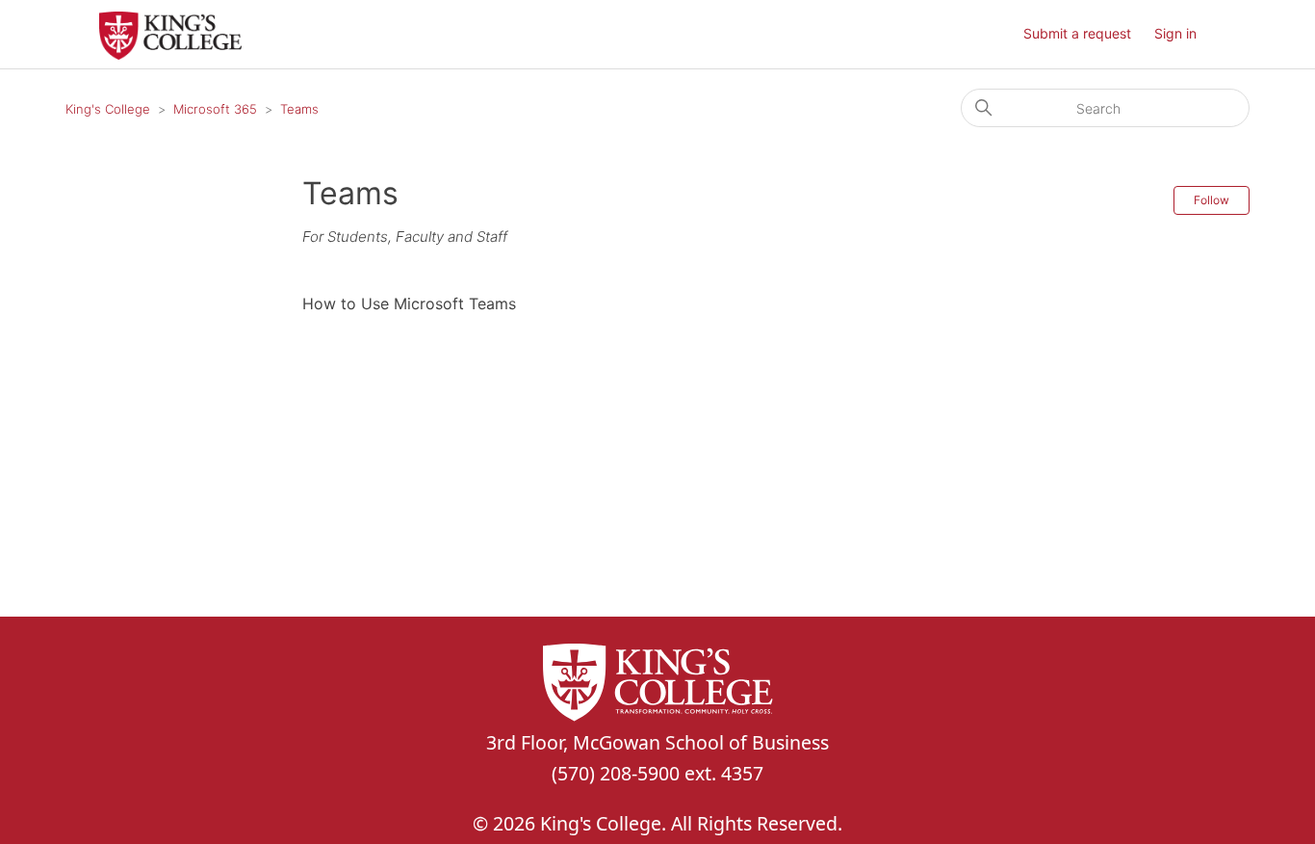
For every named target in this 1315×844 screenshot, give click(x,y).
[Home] (170, 54)
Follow (1211, 200)
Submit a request (1077, 33)
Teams (299, 109)
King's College (107, 109)
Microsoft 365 (215, 109)
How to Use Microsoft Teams (409, 303)
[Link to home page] (657, 686)
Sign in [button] (1175, 33)
